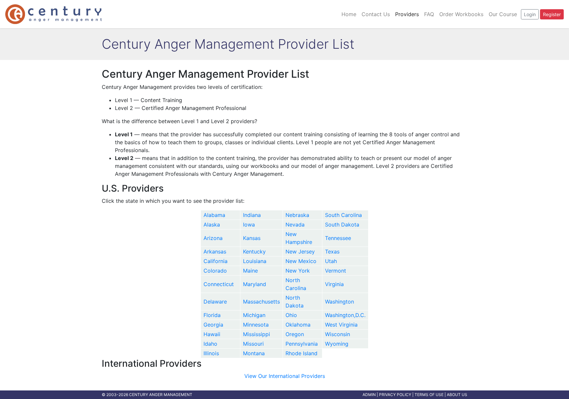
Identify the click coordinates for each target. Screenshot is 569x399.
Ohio (291, 315)
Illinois (211, 353)
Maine (250, 270)
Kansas (251, 238)
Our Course (503, 14)
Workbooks (461, 14)
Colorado (215, 270)
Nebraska (297, 215)
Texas (332, 251)
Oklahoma (298, 324)
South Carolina (343, 215)
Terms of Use (429, 394)
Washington (339, 301)
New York (297, 270)
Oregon (294, 334)
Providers (407, 14)
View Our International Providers (284, 376)
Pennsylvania (301, 343)
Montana (254, 353)
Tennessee (338, 238)
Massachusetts (261, 301)
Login (530, 14)
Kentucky (254, 251)
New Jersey (300, 251)
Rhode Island (301, 353)
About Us (457, 394)
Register (552, 14)
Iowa (249, 224)
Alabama (214, 215)
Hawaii (211, 334)
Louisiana (254, 261)
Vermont (335, 270)
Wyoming (336, 343)
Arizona (213, 238)
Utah (331, 261)
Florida (212, 315)
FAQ (429, 14)
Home (348, 14)
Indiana (252, 215)
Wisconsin (337, 334)
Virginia (334, 284)
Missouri (253, 343)
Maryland (254, 284)
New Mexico (300, 261)
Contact (376, 14)
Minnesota (256, 324)
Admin (369, 394)
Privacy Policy (395, 394)
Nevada (295, 224)
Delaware (215, 301)
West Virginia (341, 324)
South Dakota (342, 224)
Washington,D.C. (345, 315)
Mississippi (256, 334)
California (215, 261)
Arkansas (214, 251)
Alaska (211, 224)
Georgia (213, 324)
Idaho (210, 343)
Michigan (254, 315)
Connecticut (218, 284)
